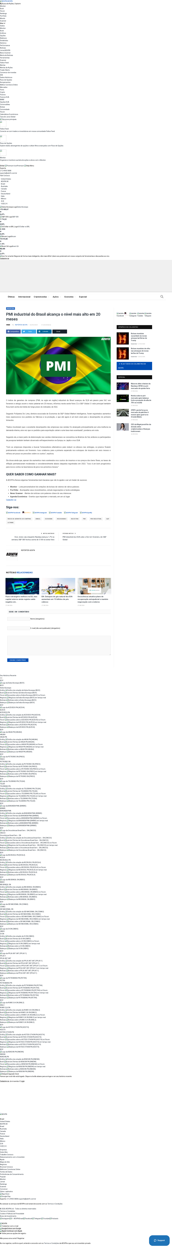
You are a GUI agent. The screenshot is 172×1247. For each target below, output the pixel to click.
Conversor (4, 1189)
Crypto (2, 92)
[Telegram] (36, 1218)
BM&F (2, 99)
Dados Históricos (6, 77)
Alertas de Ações (6, 68)
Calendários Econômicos (9, 114)
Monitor (3, 6)
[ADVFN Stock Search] (1, 4)
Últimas (11, 297)
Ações (56, 297)
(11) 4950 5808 (5, 171)
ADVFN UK (4, 181)
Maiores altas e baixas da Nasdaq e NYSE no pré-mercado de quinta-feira (140, 386)
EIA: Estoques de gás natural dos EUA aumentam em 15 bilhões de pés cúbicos (57, 599)
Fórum (2, 11)
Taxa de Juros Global (7, 117)
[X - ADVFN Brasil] (16, 1218)
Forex (2, 90)
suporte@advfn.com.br (8, 173)
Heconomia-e (61, 519)
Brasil (3, 184)
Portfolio (3, 16)
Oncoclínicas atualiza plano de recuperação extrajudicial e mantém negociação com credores (93, 599)
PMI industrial (96, 519)
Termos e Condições (54, 1204)
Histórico (3, 43)
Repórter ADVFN (21, 325)
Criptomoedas (40, 297)
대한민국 (4, 203)
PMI (84, 519)
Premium (20, 166)
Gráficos (3, 33)
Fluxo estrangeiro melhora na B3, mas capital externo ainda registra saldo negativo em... (21, 599)
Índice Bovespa (22, 207)
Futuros (3, 95)
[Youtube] (45, 1218)
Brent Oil (15, 246)
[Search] (162, 297)
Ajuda (2, 1159)
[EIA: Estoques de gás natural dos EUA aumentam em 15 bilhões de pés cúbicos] (58, 586)
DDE (1, 75)
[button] (10, 1228)
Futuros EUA (4, 97)
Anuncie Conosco (6, 1167)
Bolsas (2, 107)
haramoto (134, 344)
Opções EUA (4, 102)
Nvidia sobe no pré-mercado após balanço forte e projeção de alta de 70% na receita (141, 399)
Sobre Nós (4, 1152)
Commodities (5, 104)
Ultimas (11, 522)
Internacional (24, 297)
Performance (5, 45)
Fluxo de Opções (6, 80)
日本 (2, 201)
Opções (3, 36)
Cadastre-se (4, 259)
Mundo (2, 18)
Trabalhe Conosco (6, 1155)
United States (6, 179)
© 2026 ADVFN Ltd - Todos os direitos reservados (18, 1209)
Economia (68, 297)
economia (48, 519)
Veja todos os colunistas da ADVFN (132, 366)
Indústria (10, 308)
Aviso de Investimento (8, 1216)
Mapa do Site (5, 1162)
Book (2, 8)
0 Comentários (46, 325)
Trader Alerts (5, 70)
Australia (4, 186)
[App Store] (4, 1194)
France (3, 191)
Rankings (3, 13)
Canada (4, 189)
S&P (107, 519)
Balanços (3, 38)
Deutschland (5, 194)
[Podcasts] (53, 1218)
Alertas (2, 65)
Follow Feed (4, 63)
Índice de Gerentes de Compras (19, 519)
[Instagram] (4, 1218)
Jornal (2, 1182)
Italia (2, 196)
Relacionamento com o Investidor (12, 1157)
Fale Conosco (5, 175)
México (3, 199)
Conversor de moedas (8, 72)
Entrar (2, 166)
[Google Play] (5, 1196)
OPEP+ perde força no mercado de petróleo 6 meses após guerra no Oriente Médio (140, 413)
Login (23, 1081)
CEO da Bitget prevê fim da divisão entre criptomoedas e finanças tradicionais (141, 427)
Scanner (3, 21)
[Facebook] (27, 1218)
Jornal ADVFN (5, 50)
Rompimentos (5, 82)
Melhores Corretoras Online (10, 1169)
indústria (74, 519)
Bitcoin (13, 236)
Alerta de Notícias (6, 55)
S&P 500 (15, 217)
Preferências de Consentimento (12, 1174)
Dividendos (4, 40)
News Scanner (5, 53)
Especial (83, 297)
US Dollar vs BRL (24, 227)
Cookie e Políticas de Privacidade (12, 1214)
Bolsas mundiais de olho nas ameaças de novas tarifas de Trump (140, 351)
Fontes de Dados (6, 1172)
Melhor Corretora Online (9, 85)
